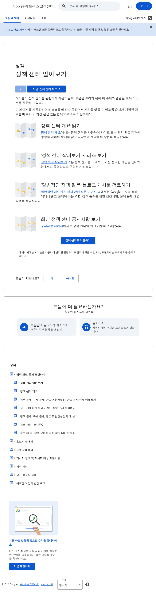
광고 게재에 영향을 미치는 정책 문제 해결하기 (47, 408)
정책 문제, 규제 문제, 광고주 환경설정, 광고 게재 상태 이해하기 (58, 399)
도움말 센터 (12, 18)
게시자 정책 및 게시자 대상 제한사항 (38, 458)
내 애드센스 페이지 (16, 29)
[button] (6, 6)
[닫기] (151, 27)
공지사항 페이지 (52, 226)
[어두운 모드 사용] (87, 584)
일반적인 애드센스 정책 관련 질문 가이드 (69, 192)
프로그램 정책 (24, 450)
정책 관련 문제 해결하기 (30, 374)
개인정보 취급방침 (29, 584)
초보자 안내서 (24, 441)
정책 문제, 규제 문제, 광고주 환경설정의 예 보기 (49, 416)
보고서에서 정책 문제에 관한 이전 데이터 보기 (47, 433)
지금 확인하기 (22, 566)
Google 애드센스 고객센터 (33, 6)
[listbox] (70, 585)
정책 (13, 365)
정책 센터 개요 (51, 132)
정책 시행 (22, 466)
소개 (43, 18)
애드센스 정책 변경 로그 (30, 483)
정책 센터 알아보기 (31, 383)
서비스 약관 (47, 584)
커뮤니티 (30, 18)
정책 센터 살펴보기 (54, 162)
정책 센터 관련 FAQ (31, 424)
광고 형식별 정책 (26, 475)
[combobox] (94, 6)
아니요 (70, 278)
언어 (63, 579)
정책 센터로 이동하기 (78, 240)
